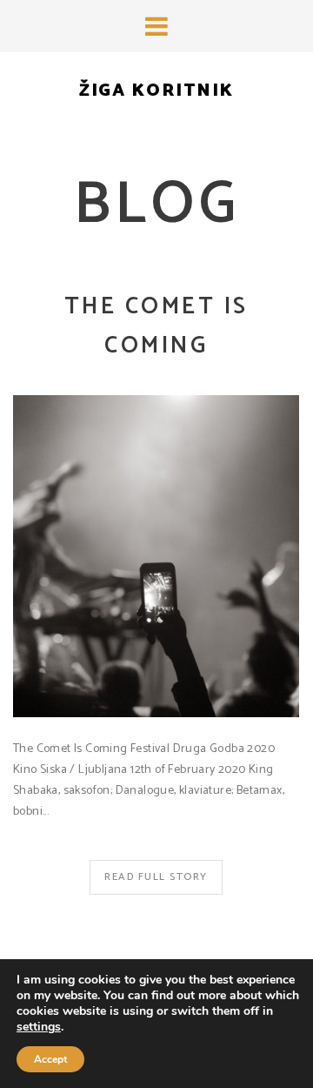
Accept (50, 1059)
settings (39, 1027)
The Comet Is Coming (156, 326)
